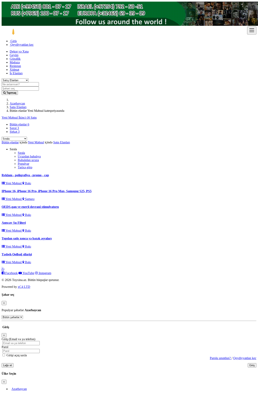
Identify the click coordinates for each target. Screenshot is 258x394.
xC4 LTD (24, 286)
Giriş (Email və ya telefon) (18, 339)
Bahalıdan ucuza (28, 160)
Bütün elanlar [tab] (19, 124)
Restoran (15, 66)
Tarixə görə (25, 167)
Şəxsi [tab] (14, 128)
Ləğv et (7, 365)
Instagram (44, 273)
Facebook (11, 273)
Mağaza (15, 62)
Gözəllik (15, 58)
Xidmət (14, 69)
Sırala (21, 152)
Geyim (14, 55)
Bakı (27, 183)
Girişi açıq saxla (16, 355)
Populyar (23, 163)
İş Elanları (16, 73)
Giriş (13, 41)
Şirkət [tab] (15, 131)
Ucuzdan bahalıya (29, 156)
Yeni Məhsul (10, 117)
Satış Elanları (18, 107)
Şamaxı (29, 199)
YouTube (28, 273)
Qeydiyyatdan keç (22, 44)
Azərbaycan (17, 103)
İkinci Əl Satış (28, 117)
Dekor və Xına (19, 51)
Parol (5, 347)
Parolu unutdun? (221, 358)
